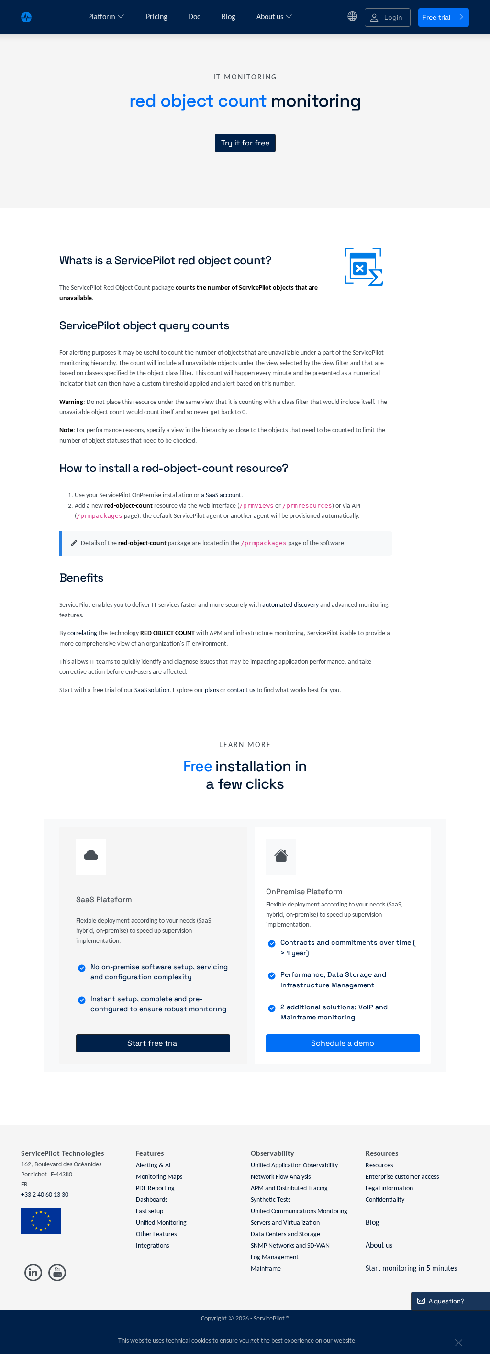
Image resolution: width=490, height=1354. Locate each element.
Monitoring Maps (159, 1177)
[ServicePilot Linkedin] (33, 1273)
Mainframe (266, 1269)
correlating (82, 633)
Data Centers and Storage (285, 1234)
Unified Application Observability (294, 1165)
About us (270, 17)
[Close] (457, 1341)
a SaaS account (221, 495)
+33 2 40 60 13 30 (44, 1194)
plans (212, 690)
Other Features (156, 1234)
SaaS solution (151, 690)
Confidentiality (385, 1200)
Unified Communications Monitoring (299, 1211)
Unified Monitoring (161, 1223)
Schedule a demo (342, 1043)
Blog (229, 17)
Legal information (389, 1188)
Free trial (436, 17)
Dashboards (151, 1200)
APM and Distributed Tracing (289, 1188)
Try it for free (245, 143)
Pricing (157, 17)
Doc (195, 17)
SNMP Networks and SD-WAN (290, 1246)
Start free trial (153, 1043)
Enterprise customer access (402, 1177)
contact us (241, 690)
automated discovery (290, 605)
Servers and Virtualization (285, 1223)
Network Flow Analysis (281, 1177)
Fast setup (149, 1211)
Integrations (152, 1246)
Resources (379, 1165)
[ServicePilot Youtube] (56, 1273)
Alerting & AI (153, 1165)
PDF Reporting (155, 1188)
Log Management (275, 1257)
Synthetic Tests (270, 1200)
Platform (102, 17)
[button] (388, 17)
